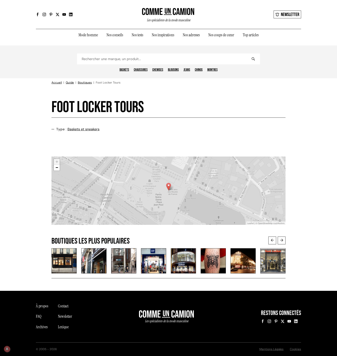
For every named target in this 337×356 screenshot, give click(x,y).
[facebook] (37, 14)
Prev (272, 240)
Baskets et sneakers (83, 129)
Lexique (63, 327)
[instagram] (44, 14)
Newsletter (290, 14)
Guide (70, 83)
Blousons (173, 70)
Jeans (187, 70)
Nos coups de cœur (221, 35)
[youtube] (64, 14)
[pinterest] (51, 14)
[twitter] (57, 14)
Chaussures (141, 70)
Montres (212, 70)
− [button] (57, 167)
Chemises (157, 70)
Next (282, 240)
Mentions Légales (271, 349)
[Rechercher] (253, 59)
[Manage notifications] (7, 349)
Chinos (199, 70)
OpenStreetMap (265, 223)
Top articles (251, 35)
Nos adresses (191, 35)
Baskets (124, 70)
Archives (42, 327)
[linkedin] (71, 14)
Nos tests (137, 35)
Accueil (56, 83)
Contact (63, 306)
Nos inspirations (163, 35)
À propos (42, 306)
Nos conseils (114, 35)
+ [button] (57, 161)
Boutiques (85, 83)
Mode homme (88, 35)
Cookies (295, 349)
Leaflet (250, 223)
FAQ (38, 316)
